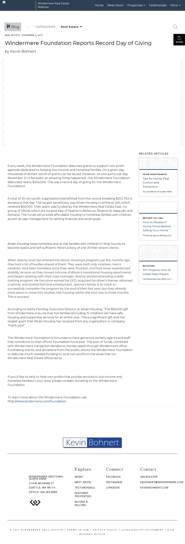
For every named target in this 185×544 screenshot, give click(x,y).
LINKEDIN (112, 487)
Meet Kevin (115, 5)
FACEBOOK (113, 476)
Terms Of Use (78, 530)
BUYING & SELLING (81, 503)
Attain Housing (18, 244)
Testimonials (158, 5)
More (175, 7)
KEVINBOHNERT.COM (154, 487)
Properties (136, 7)
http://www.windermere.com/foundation (37, 401)
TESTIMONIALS (85, 487)
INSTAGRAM (114, 482)
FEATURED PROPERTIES (83, 494)
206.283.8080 (48, 492)
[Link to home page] (18, 5)
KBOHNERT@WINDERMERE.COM (161, 482)
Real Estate (12, 35)
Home (99, 5)
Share (179, 42)
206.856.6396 (149, 476)
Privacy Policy (105, 530)
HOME (79, 476)
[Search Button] (175, 27)
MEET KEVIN (83, 482)
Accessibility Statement (142, 530)
